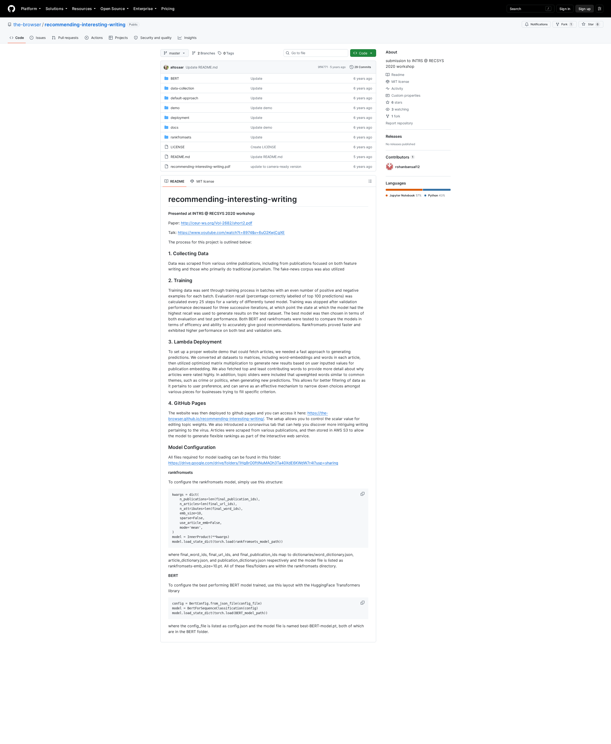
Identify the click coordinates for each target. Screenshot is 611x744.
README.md (180, 157)
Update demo (261, 108)
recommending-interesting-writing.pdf (200, 166)
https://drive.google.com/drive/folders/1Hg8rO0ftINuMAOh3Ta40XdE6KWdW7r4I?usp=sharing (253, 462)
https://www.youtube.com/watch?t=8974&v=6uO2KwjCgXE (231, 232)
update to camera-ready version (276, 166)
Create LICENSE (263, 147)
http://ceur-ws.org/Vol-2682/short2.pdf (216, 223)
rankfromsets (181, 137)
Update (256, 78)
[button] (363, 494)
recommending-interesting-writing (85, 24)
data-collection (182, 88)
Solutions (54, 8)
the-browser (27, 24)
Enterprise (143, 8)
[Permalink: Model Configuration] (165, 447)
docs (174, 127)
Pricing (167, 8)
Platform (29, 8)
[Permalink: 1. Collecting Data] (165, 253)
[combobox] (317, 53)
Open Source (112, 8)
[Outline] (370, 181)
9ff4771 (323, 67)
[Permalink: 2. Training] (165, 280)
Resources (82, 8)
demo (175, 108)
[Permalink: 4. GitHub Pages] (165, 403)
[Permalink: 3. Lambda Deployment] (165, 341)
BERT (175, 78)
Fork (566, 24)
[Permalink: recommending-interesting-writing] (165, 199)
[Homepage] (11, 8)
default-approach (184, 98)
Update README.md (202, 67)
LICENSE (177, 147)
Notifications (539, 24)
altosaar (177, 67)
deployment (180, 118)
